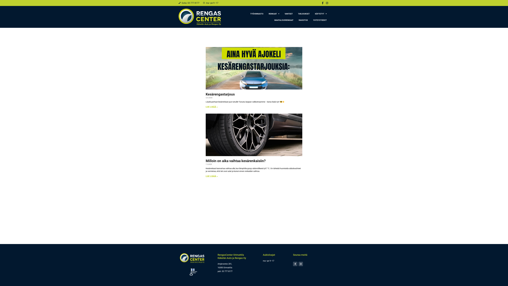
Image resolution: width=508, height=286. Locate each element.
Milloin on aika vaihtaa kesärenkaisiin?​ (236, 161)
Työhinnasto (256, 14)
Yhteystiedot (320, 20)
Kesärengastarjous (220, 94)
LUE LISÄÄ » (212, 107)
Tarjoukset (304, 14)
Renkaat (273, 14)
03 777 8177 (227, 271)
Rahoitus (303, 20)
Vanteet (289, 14)
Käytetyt (319, 14)
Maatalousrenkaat (283, 20)
